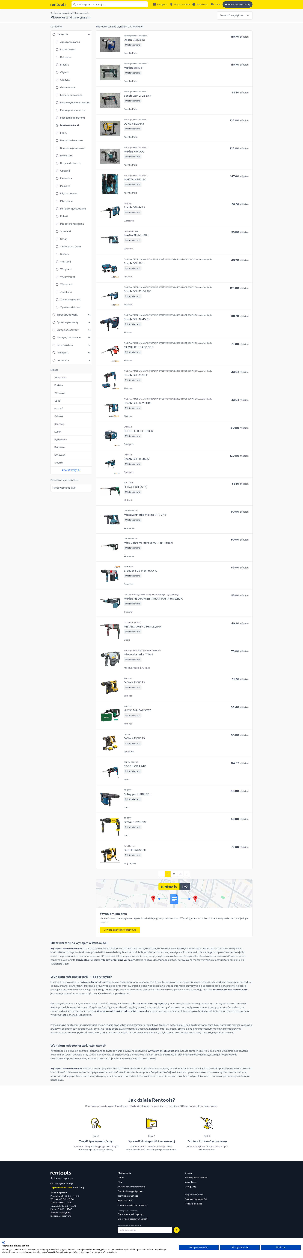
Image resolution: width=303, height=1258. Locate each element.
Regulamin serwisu (194, 1194)
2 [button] (174, 874)
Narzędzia (67, 13)
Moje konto (202, 4)
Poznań (58, 408)
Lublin (57, 431)
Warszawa (60, 377)
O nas (121, 1177)
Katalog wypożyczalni (196, 1177)
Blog (120, 1182)
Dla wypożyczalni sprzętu (131, 1214)
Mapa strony (124, 1172)
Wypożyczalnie (182, 4)
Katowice (59, 455)
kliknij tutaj (67, 1187)
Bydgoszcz (60, 439)
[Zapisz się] (177, 1230)
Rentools (55, 13)
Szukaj (188, 1172)
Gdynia (58, 462)
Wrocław (59, 393)
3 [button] (180, 874)
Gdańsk (58, 416)
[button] (174, 44)
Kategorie (162, 4)
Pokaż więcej (71, 470)
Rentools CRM (125, 1200)
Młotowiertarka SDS (64, 487)
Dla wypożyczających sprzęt (132, 1218)
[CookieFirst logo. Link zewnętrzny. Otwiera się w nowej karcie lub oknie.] (3, 1242)
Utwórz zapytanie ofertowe (120, 929)
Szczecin (59, 424)
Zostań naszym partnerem (132, 1186)
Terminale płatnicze (128, 1195)
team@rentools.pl (63, 1183)
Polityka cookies (193, 1203)
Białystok (59, 447)
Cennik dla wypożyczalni (130, 1191)
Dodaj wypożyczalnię (239, 4)
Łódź (57, 400)
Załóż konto (191, 1182)
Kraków (58, 385)
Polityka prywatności (196, 1199)
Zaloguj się (190, 1186)
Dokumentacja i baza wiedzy (133, 1205)
